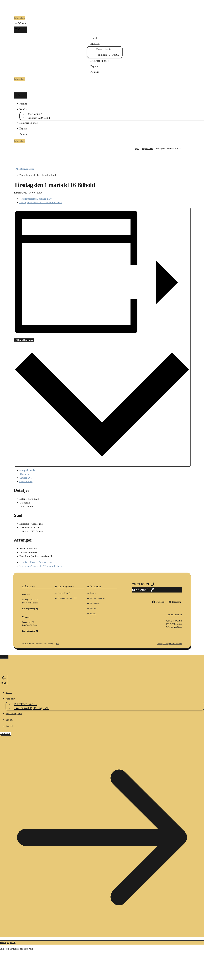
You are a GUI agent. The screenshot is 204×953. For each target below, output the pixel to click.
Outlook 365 (25, 478)
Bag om (94, 66)
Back (4, 683)
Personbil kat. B (64, 593)
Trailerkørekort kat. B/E (67, 598)
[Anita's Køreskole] (23, 90)
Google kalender (27, 470)
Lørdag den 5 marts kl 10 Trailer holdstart (40, 202)
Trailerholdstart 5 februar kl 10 (35, 199)
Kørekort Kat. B (103, 49)
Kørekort (95, 43)
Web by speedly (8, 942)
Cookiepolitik (162, 644)
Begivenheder (147, 149)
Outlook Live (25, 481)
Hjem (137, 149)
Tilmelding (19, 18)
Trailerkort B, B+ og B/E (107, 55)
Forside (94, 38)
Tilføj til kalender (24, 340)
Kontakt (94, 71)
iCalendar (24, 474)
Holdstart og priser (99, 60)
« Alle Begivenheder (24, 169)
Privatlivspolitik (175, 644)
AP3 (57, 644)
